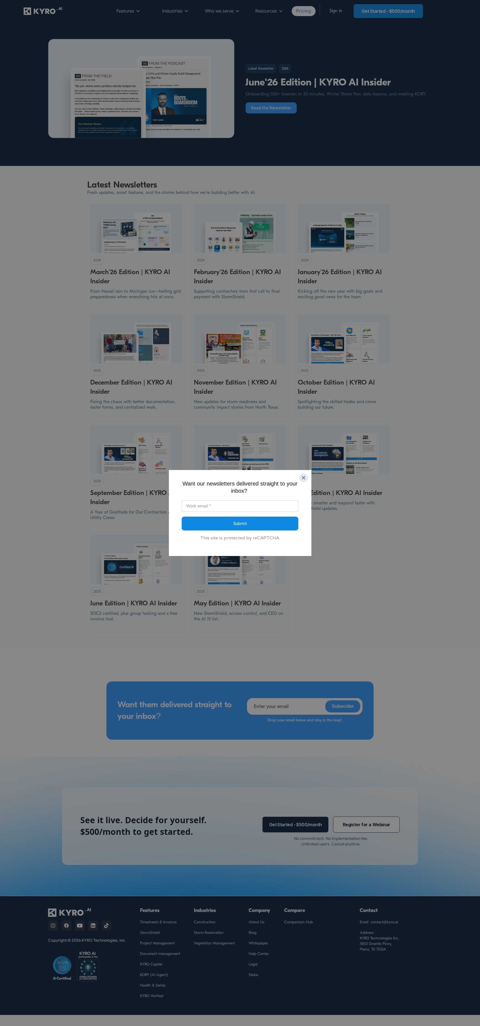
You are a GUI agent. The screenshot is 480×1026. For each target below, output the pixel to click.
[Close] (303, 477)
